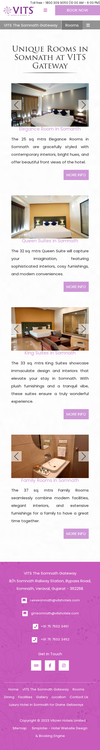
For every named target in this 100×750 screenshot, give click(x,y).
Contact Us (79, 697)
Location (59, 697)
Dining (9, 697)
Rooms (72, 25)
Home (13, 689)
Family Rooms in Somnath (50, 480)
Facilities (25, 697)
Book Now (77, 10)
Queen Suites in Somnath (50, 241)
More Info (76, 174)
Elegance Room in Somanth (50, 129)
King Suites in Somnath (50, 353)
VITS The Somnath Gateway (30, 25)
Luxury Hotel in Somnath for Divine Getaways (46, 704)
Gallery (42, 697)
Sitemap (20, 728)
